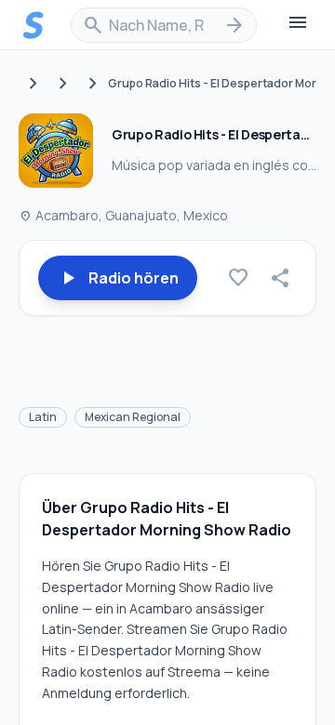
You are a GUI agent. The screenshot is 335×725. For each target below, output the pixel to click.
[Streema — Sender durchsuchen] (33, 25)
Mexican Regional (133, 417)
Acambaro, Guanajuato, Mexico (123, 215)
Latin (43, 417)
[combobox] (164, 25)
